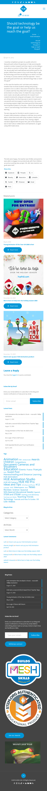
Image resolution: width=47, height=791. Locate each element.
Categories (8, 513)
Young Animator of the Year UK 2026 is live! (19, 244)
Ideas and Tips (12, 484)
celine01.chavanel (9, 560)
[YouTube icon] (23, 2)
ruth (5, 542)
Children (9, 462)
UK (37, 499)
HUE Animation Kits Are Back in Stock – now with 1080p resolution (23, 415)
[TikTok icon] (21, 2)
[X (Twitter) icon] (18, 2)
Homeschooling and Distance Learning (22, 474)
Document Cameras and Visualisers (19, 465)
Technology (8, 499)
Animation (11, 459)
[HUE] (23, 8)
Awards (35, 459)
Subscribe (37, 401)
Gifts (5, 472)
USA (6, 501)
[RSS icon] (34, 2)
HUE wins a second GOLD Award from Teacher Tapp (21, 423)
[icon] (29, 2)
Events (22, 470)
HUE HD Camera (11, 482)
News (32, 487)
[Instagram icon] (15, 2)
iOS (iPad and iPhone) (28, 485)
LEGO (11, 487)
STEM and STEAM (12, 494)
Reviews (8, 490)
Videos (11, 501)
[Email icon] (32, 2)
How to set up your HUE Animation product (19, 357)
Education (11, 469)
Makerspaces (19, 487)
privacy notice (27, 626)
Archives (7, 525)
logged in (15, 375)
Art (20, 460)
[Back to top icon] (23, 775)
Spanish (37, 492)
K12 (38, 485)
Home (34, 34)
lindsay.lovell (8, 555)
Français (37, 469)
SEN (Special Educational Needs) (18, 492)
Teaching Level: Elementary (30, 495)
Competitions (20, 462)
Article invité (27, 460)
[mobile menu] (44, 8)
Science (15, 490)
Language (6, 487)
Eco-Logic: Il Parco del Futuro (14, 438)
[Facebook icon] (12, 2)
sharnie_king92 (8, 545)
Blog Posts (8, 575)
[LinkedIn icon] (26, 2)
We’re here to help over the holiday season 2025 (20, 301)
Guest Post (13, 472)
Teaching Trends (25, 497)
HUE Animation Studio (19, 479)
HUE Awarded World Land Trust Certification (19, 445)
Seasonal (24, 490)
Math (26, 487)
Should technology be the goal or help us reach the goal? (35, 45)
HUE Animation (35, 36)
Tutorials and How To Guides (25, 499)
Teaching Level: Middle (10, 497)
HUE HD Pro (27, 482)
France (29, 470)
